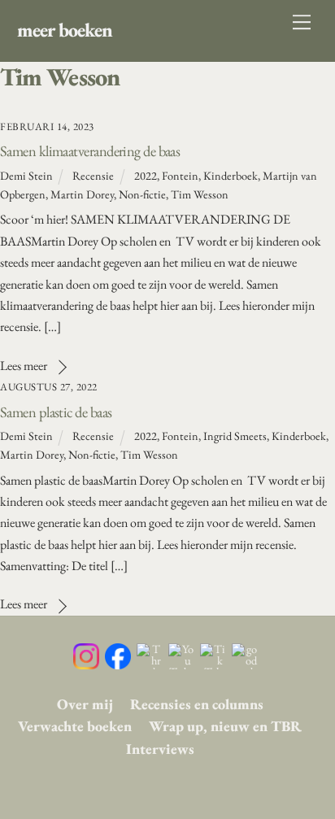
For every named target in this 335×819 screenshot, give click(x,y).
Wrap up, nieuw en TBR (225, 726)
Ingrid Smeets (235, 435)
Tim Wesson (199, 194)
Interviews (160, 748)
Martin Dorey (82, 194)
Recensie (93, 175)
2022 (145, 175)
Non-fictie (142, 194)
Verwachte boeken (75, 726)
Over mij (85, 704)
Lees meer (23, 365)
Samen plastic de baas (55, 411)
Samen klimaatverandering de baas (90, 150)
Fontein (180, 175)
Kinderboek (230, 175)
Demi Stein (26, 175)
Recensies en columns (196, 704)
